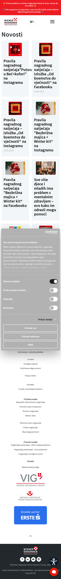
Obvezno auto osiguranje (30, 423)
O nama (30, 359)
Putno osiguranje (30, 427)
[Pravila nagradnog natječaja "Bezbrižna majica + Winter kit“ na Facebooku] (15, 168)
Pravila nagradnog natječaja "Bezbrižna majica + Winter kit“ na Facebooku (15, 192)
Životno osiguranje (30, 411)
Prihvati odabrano (30, 336)
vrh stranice (30, 536)
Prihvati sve (30, 328)
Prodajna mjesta (30, 364)
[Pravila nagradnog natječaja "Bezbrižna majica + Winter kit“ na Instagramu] (45, 108)
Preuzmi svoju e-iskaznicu (30, 406)
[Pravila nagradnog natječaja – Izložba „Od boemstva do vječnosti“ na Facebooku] (45, 49)
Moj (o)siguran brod (30, 432)
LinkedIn (28, 559)
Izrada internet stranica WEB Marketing (17, 570)
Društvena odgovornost (30, 368)
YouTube (33, 559)
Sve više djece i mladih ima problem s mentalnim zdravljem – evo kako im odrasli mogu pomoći (45, 197)
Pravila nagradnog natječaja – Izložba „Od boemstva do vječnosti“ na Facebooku (45, 73)
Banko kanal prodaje (30, 467)
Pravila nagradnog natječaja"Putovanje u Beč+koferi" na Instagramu (21, 71)
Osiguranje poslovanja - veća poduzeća (30, 449)
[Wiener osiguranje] (10, 21)
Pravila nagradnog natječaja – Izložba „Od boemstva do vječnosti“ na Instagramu (15, 132)
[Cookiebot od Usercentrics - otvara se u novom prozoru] (45, 232)
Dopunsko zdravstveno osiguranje (30, 402)
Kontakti (30, 384)
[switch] (54, 290)
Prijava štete (30, 375)
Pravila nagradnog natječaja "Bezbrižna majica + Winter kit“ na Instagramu (43, 135)
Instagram (39, 559)
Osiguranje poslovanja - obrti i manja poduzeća (30, 445)
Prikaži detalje (45, 319)
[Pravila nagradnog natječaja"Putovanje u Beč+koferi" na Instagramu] (15, 49)
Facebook (22, 559)
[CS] (53, 561)
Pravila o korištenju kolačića (30, 389)
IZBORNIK (52, 22)
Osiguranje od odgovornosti (31, 454)
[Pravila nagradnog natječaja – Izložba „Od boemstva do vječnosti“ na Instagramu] (15, 108)
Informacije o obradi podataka (30, 352)
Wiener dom (30, 415)
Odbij (30, 345)
